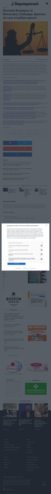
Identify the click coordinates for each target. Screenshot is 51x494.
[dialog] (25, 247)
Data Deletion (18, 268)
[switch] (41, 245)
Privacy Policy (32, 268)
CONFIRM (16, 263)
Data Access (25, 268)
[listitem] (25, 243)
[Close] (47, 226)
